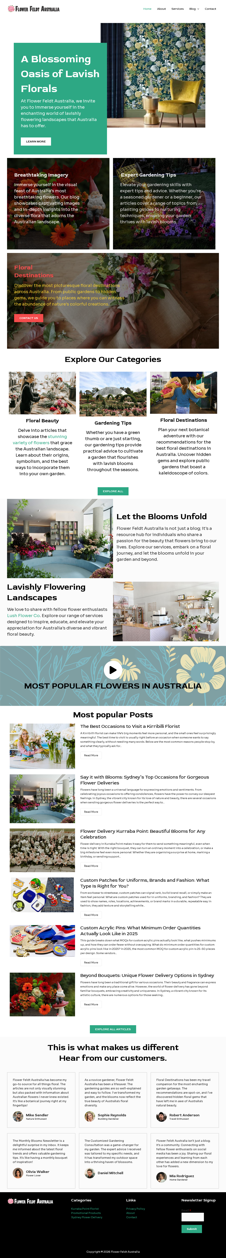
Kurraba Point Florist (85, 1208)
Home (147, 9)
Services (177, 9)
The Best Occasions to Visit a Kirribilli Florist (130, 726)
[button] (197, 9)
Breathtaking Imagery (41, 175)
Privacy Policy (135, 1208)
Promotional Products (86, 1213)
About (161, 9)
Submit (192, 1229)
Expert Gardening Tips (148, 175)
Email (186, 1210)
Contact (210, 9)
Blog (192, 9)
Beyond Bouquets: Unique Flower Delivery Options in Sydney (147, 975)
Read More (91, 755)
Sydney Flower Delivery (86, 1217)
